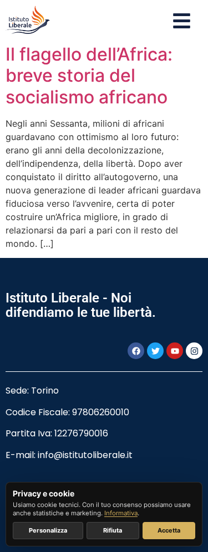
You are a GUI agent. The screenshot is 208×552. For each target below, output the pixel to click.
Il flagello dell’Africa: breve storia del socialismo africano (89, 75)
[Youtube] (174, 350)
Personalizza (48, 530)
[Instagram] (194, 350)
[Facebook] (136, 350)
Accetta (169, 530)
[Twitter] (155, 350)
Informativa (121, 513)
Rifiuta (112, 530)
